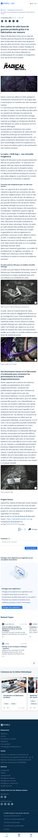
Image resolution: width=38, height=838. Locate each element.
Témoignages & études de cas (15, 10)
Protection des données (12, 822)
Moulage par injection (8, 778)
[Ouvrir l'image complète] (36, 303)
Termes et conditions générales (14, 819)
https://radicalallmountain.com (18, 519)
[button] (22, 17)
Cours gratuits (5, 744)
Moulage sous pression (8, 781)
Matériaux (4, 734)
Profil (19, 836)
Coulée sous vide (6, 786)
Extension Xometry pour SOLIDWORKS (13, 762)
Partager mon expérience (11, 607)
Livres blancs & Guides (8, 739)
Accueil (4, 10)
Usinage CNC (5, 770)
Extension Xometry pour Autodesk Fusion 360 (16, 760)
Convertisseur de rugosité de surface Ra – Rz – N (17, 757)
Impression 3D (5, 776)
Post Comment (31, 548)
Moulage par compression (9, 783)
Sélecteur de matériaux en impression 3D (14, 755)
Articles (3, 736)
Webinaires (4, 741)
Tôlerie (3, 773)
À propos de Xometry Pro (12, 816)
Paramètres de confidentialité (14, 826)
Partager (34, 529)
